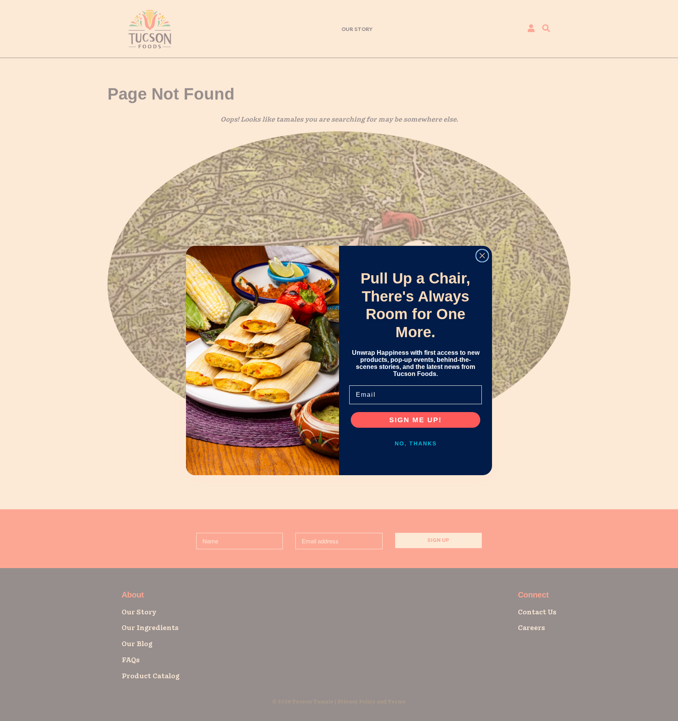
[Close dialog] (482, 256)
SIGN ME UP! (415, 420)
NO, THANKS (416, 443)
